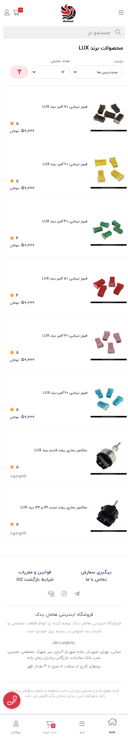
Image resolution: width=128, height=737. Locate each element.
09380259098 (64, 643)
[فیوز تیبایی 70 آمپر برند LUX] (109, 113)
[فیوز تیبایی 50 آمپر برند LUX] (109, 285)
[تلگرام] (77, 594)
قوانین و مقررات (34, 572)
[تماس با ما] (11, 700)
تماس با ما (96, 579)
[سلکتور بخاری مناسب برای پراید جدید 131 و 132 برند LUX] (109, 514)
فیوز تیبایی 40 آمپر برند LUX (64, 221)
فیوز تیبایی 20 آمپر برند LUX (65, 393)
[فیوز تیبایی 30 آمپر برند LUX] (109, 342)
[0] (16, 13)
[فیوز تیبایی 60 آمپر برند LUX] (109, 170)
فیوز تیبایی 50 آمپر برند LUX (64, 278)
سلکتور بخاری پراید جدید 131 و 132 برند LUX (53, 507)
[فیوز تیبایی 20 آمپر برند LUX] (109, 399)
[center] (118, 32)
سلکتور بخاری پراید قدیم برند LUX (60, 450)
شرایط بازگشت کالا (34, 579)
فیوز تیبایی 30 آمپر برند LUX (64, 335)
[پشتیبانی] (51, 594)
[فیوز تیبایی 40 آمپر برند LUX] (109, 228)
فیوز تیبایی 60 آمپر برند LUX (65, 164)
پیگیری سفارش (96, 572)
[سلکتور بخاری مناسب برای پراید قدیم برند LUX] (109, 456)
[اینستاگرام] (64, 594)
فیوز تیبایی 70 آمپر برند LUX (64, 106)
